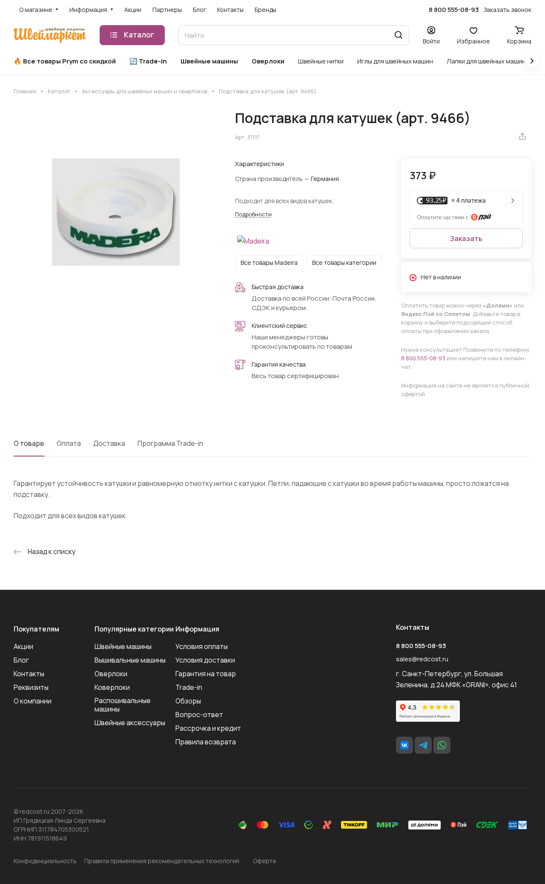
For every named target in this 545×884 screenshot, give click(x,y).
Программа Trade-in (170, 443)
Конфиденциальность (45, 861)
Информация (197, 629)
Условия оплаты (201, 646)
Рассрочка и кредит (208, 728)
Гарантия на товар (205, 673)
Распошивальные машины (123, 705)
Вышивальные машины (130, 660)
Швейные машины (123, 646)
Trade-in (188, 687)
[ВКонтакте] (404, 745)
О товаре (29, 443)
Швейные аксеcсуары (130, 722)
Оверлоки (111, 673)
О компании (33, 701)
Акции (23, 646)
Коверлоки (112, 687)
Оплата (69, 443)
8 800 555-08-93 (454, 10)
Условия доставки (205, 660)
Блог (21, 660)
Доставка (109, 443)
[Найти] (398, 35)
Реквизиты (31, 687)
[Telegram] (423, 745)
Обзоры (188, 701)
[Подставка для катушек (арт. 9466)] (116, 212)
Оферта (264, 861)
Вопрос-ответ (199, 714)
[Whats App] (441, 745)
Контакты (29, 673)
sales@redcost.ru (422, 658)
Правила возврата (205, 741)
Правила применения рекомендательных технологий (161, 861)
